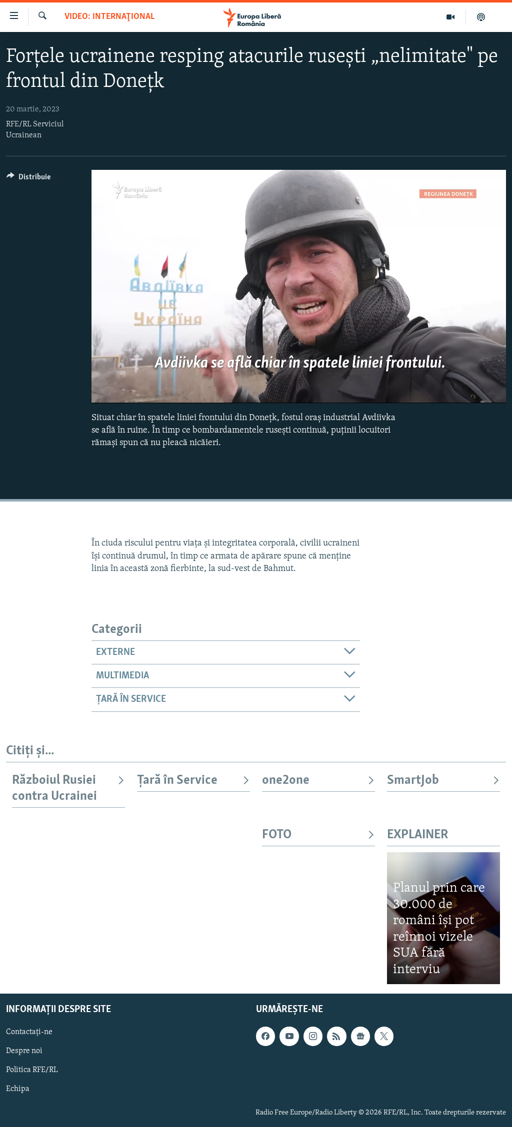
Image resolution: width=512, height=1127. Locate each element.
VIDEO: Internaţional (109, 16)
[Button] (28, 179)
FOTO (277, 835)
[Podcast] (481, 17)
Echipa (18, 1090)
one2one (286, 780)
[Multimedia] (451, 17)
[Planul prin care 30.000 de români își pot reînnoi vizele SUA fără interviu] (443, 918)
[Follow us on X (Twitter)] (384, 1036)
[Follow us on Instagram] (313, 1036)
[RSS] (336, 1036)
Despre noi (24, 1052)
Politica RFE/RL (32, 1071)
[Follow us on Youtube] (289, 1036)
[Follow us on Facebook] (265, 1036)
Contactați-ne (29, 1033)
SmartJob (413, 780)
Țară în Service (177, 780)
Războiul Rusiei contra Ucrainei (54, 788)
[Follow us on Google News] (360, 1036)
